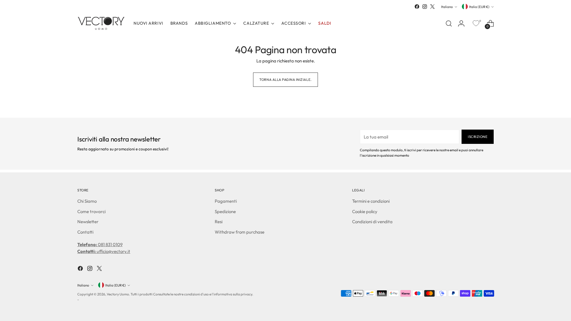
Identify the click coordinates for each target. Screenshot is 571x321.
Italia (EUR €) (479, 6)
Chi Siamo (87, 201)
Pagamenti (226, 201)
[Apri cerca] (449, 23)
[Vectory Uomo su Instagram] (424, 6)
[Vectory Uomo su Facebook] (417, 6)
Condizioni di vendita (372, 221)
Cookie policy (364, 211)
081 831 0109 (100, 244)
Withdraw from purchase (239, 232)
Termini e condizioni (371, 201)
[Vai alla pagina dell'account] (461, 23)
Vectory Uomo (118, 294)
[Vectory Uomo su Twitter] (432, 6)
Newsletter (87, 221)
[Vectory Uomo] (101, 23)
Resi (218, 221)
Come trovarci (91, 211)
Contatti (85, 232)
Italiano (447, 6)
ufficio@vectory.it (103, 251)
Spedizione (225, 211)
